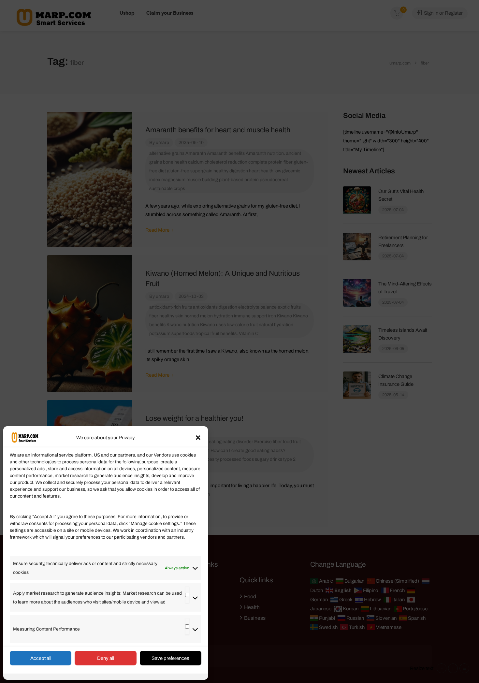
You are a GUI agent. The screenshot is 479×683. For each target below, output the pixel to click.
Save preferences (170, 658)
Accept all (40, 658)
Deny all (105, 658)
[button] (198, 437)
